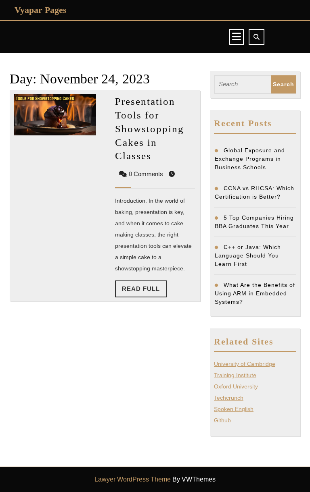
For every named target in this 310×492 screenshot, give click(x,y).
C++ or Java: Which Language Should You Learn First (248, 255)
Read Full (144, 291)
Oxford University (236, 386)
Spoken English (233, 409)
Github (222, 420)
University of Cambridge (244, 364)
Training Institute (235, 375)
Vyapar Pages (41, 10)
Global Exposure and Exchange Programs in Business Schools (250, 158)
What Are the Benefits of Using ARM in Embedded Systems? (255, 293)
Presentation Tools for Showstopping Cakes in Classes (149, 128)
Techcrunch (228, 397)
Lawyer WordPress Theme (132, 479)
